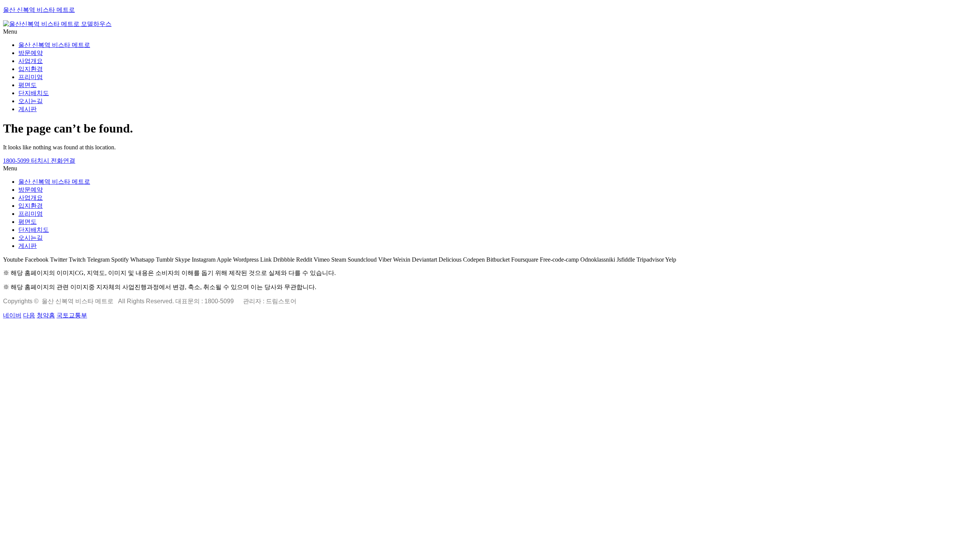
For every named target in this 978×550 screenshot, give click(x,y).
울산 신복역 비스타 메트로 (39, 9)
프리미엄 (30, 77)
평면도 (27, 85)
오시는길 (30, 101)
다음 (29, 315)
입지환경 (30, 69)
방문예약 (30, 53)
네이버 (12, 315)
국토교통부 (72, 315)
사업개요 (30, 61)
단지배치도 (33, 93)
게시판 (27, 109)
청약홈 (46, 315)
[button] (489, 31)
